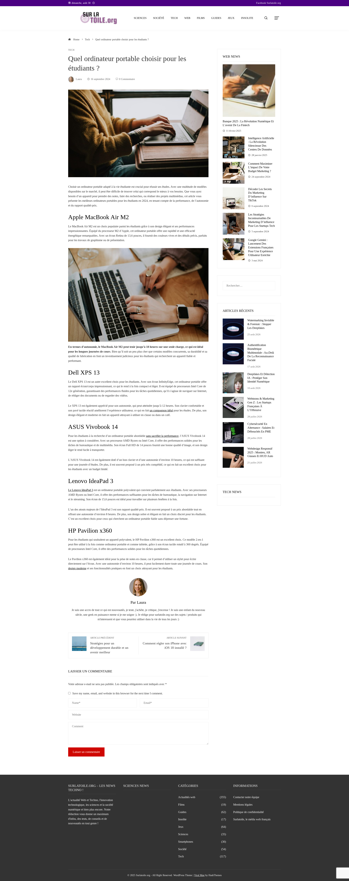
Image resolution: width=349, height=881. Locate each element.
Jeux (231, 18)
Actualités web (202, 797)
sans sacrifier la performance (162, 435)
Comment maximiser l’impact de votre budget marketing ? (260, 167)
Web (187, 18)
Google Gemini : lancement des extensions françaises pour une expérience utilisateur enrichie (260, 247)
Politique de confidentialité (248, 812)
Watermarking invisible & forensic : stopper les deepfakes (260, 324)
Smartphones (202, 841)
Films (201, 18)
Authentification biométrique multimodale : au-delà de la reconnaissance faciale (260, 352)
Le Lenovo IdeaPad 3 (80, 490)
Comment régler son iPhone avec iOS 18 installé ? (164, 643)
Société (158, 18)
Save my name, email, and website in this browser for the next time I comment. (117, 693)
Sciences (140, 18)
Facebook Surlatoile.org (268, 3)
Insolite (247, 18)
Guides (216, 18)
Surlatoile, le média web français (251, 819)
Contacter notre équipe (246, 797)
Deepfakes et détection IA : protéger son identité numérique (261, 378)
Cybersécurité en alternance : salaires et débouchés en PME (260, 427)
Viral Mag (199, 875)
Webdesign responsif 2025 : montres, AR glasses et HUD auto (260, 452)
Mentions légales (242, 804)
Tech (174, 18)
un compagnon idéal (161, 410)
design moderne (77, 568)
